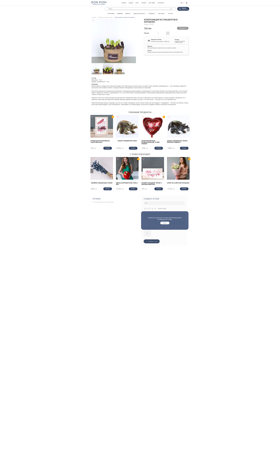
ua (181, 3)
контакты (161, 3)
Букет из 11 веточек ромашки (178, 183)
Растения (161, 13)
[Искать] (171, 9)
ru (184, 3)
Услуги (170, 13)
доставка (152, 3)
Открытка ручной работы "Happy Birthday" (100, 141)
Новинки (120, 13)
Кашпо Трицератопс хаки (127, 141)
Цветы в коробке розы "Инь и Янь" (127, 183)
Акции (131, 3)
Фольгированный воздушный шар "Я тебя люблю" (150, 142)
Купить (107, 148)
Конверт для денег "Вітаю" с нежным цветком (151, 183)
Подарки (152, 13)
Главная (94, 17)
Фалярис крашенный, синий (101, 183)
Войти (164, 223)
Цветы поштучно (139, 13)
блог (137, 3)
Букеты (124, 3)
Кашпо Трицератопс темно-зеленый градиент (177, 141)
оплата (143, 3)
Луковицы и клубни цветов (105, 17)
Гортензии (110, 13)
